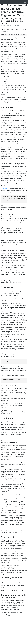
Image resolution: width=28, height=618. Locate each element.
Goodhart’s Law (5, 188)
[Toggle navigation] (25, 2)
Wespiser (4, 2)
